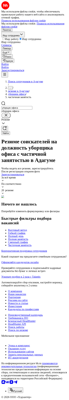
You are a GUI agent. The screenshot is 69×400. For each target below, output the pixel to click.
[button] (5, 64)
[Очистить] (6, 115)
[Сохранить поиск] (4, 128)
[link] (7, 56)
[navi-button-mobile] (4, 74)
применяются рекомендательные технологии (29, 365)
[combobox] (16, 108)
